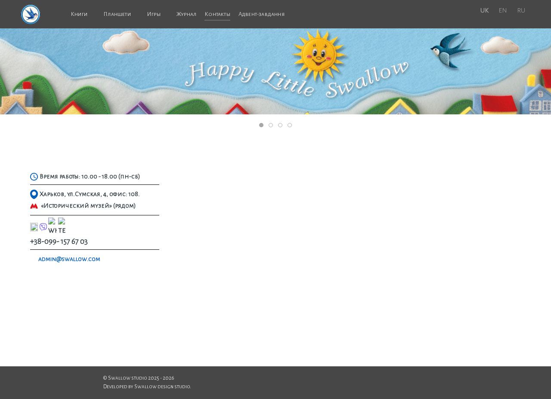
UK (484, 10)
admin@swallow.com (69, 258)
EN (502, 10)
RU (521, 10)
